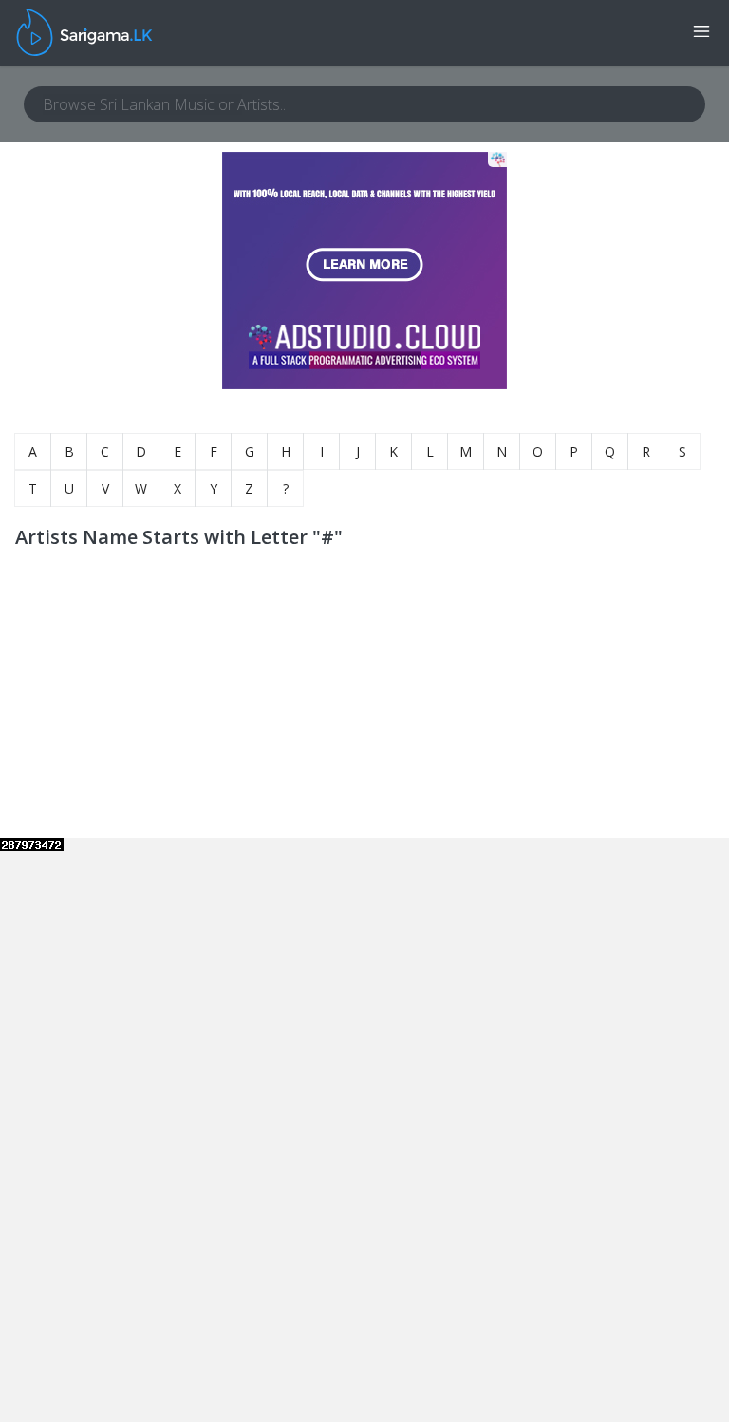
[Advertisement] (158, 719)
